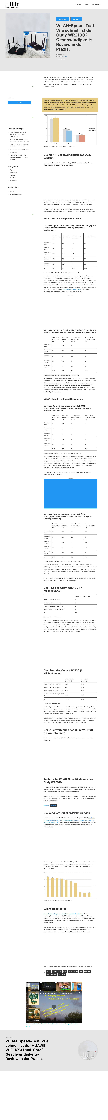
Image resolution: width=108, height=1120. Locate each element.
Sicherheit (13, 178)
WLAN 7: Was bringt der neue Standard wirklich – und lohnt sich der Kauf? (19, 157)
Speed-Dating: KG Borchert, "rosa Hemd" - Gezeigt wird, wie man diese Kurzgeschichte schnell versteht (53, 993)
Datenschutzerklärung (16, 194)
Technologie (13, 180)
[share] (79, 993)
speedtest (87, 971)
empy (65, 56)
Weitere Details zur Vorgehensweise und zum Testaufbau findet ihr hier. (63, 914)
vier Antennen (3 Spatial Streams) (72, 289)
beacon (48, 971)
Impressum (13, 191)
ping (80, 971)
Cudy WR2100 (46, 805)
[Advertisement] (70, 493)
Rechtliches (95, 4)
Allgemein (13, 170)
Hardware (76, 19)
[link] (28, 993)
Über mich (78, 4)
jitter (64, 971)
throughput (61, 974)
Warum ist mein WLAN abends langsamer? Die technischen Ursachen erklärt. (18, 134)
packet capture (73, 971)
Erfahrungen (62, 19)
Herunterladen (53, 805)
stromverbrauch (51, 974)
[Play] (63, 986)
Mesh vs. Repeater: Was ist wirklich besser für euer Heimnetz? (19, 146)
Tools (86, 4)
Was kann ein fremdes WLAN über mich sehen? (19, 151)
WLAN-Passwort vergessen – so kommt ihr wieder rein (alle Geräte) (19, 141)
